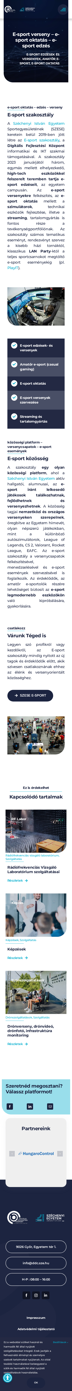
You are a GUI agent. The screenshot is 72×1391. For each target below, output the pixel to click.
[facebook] (26, 1295)
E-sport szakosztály (41, 140)
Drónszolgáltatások (19, 1017)
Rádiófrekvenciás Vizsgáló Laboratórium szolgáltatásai (33, 869)
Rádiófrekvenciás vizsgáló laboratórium (32, 855)
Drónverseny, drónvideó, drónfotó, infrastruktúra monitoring (30, 1030)
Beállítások (60, 1342)
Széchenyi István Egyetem (39, 123)
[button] (12, 1153)
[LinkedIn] (30, 1106)
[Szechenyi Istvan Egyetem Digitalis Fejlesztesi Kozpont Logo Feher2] (20, 6)
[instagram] (36, 1295)
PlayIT (12, 268)
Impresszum (36, 1318)
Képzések (12, 940)
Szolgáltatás (14, 859)
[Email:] (50, 1106)
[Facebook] (10, 1106)
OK (36, 1382)
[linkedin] (45, 1295)
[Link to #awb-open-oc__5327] (63, 9)
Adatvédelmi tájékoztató (36, 1329)
